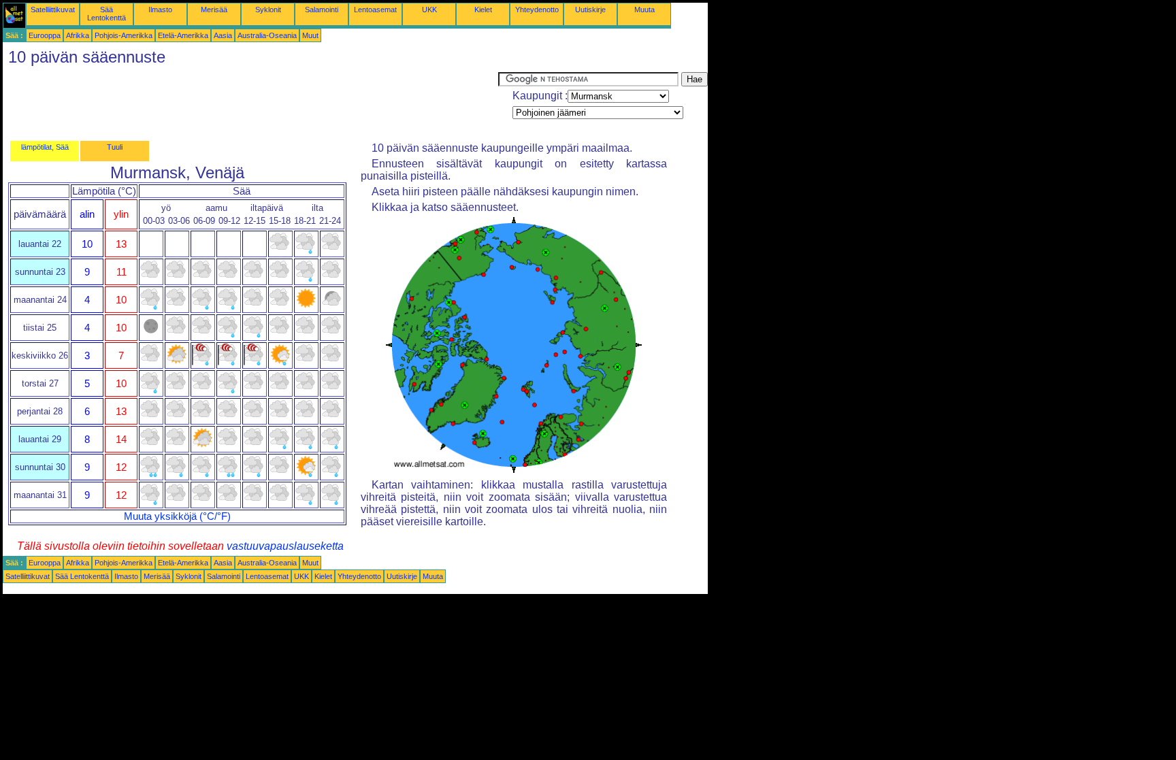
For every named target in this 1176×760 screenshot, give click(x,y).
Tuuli (114, 147)
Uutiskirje (590, 9)
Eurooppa (45, 35)
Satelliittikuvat (53, 9)
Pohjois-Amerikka (123, 35)
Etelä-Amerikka (183, 35)
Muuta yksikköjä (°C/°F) (177, 516)
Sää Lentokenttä (106, 13)
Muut (310, 35)
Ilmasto (160, 9)
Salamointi (321, 9)
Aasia (223, 35)
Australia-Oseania (267, 35)
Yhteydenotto (537, 9)
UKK (429, 9)
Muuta (644, 9)
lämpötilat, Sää (45, 147)
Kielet (483, 9)
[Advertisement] (250, 102)
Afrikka (77, 35)
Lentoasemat (375, 9)
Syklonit (268, 9)
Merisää (214, 9)
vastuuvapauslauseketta (285, 546)
